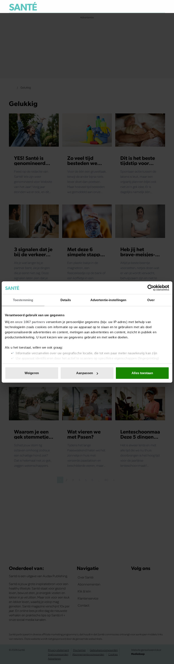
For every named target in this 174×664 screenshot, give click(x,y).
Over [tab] (150, 300)
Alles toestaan (142, 373)
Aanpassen (84, 373)
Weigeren (32, 373)
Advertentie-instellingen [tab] (108, 300)
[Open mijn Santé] (149, 6)
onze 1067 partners (30, 322)
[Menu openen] (135, 6)
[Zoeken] (161, 6)
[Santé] (23, 6)
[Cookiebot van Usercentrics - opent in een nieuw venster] (150, 288)
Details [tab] (65, 300)
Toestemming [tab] (23, 300)
